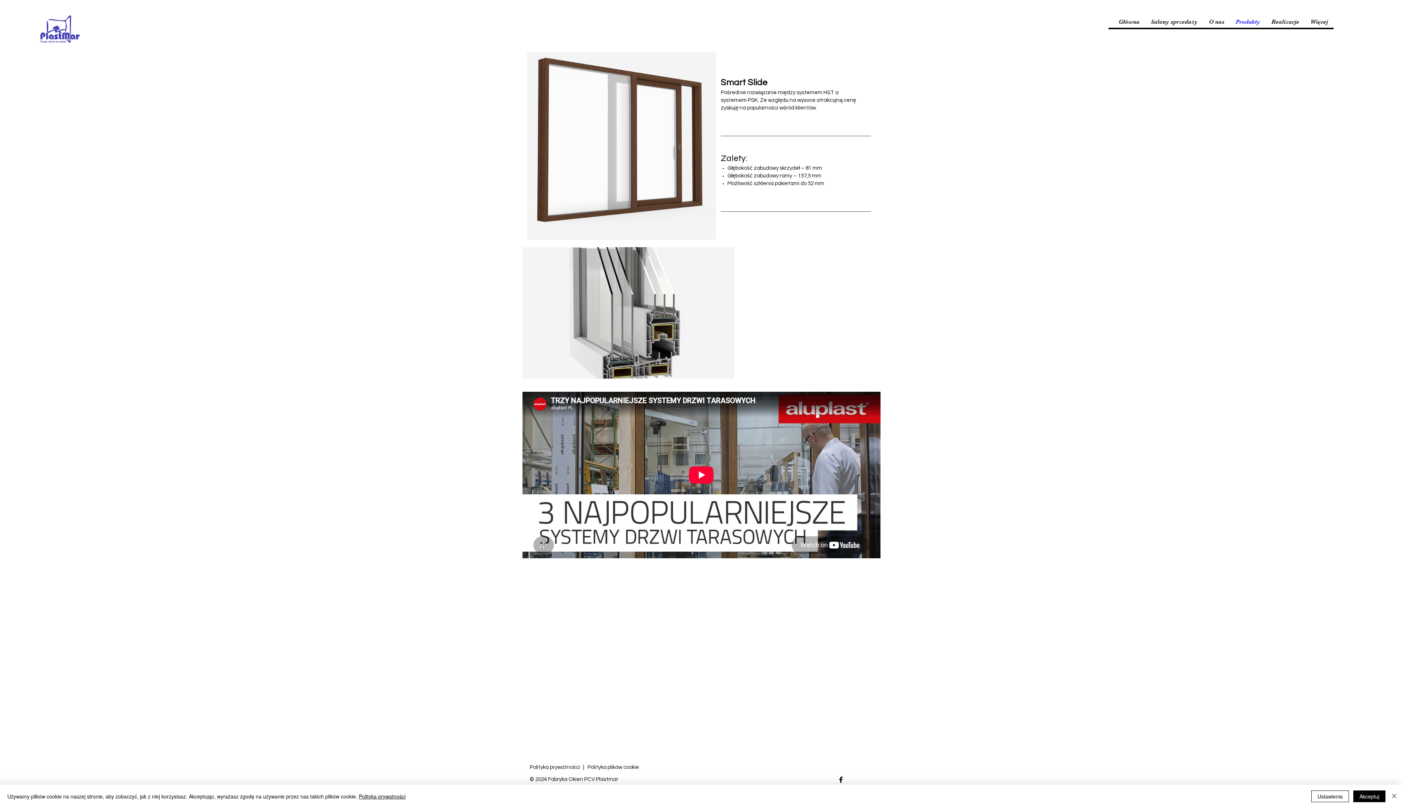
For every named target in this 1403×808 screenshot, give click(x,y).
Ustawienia (1330, 796)
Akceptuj (1369, 796)
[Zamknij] (1394, 796)
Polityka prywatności (555, 767)
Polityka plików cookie (613, 767)
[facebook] (841, 780)
